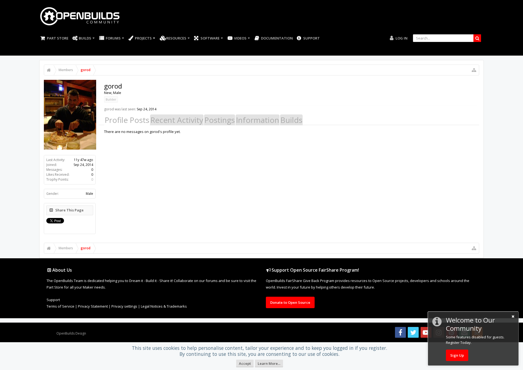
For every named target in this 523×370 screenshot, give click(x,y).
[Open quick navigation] (474, 70)
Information (257, 120)
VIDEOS (240, 38)
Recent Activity (176, 120)
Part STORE (57, 38)
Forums (113, 38)
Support (311, 38)
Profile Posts (127, 120)
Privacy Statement (93, 306)
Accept (245, 363)
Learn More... (269, 363)
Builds (85, 38)
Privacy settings (124, 306)
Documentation (277, 38)
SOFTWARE (210, 38)
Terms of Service (60, 306)
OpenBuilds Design (71, 333)
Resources (176, 38)
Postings (219, 120)
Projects (143, 38)
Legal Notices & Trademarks (164, 306)
